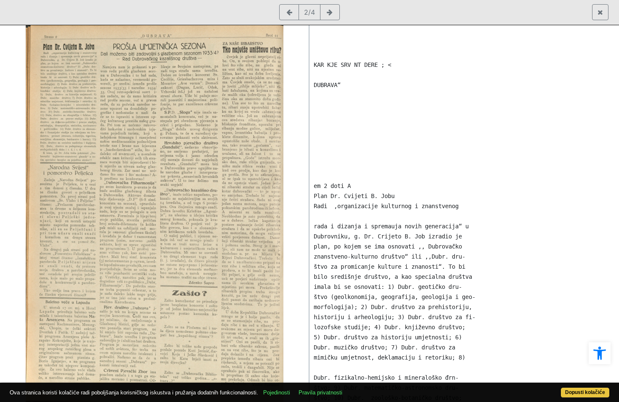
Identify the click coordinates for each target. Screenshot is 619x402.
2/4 (309, 12)
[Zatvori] (600, 12)
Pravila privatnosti (320, 392)
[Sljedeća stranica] (330, 12)
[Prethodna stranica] (289, 12)
